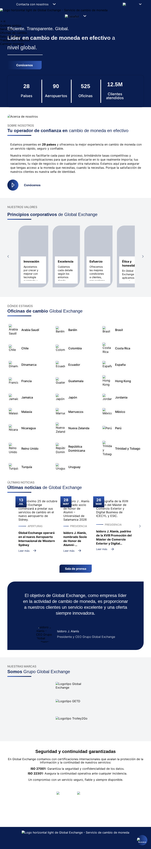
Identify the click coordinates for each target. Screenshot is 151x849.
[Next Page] (143, 256)
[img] (1, 21)
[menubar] (75, 33)
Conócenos (32, 185)
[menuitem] (75, 25)
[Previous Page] (8, 256)
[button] (132, 4)
